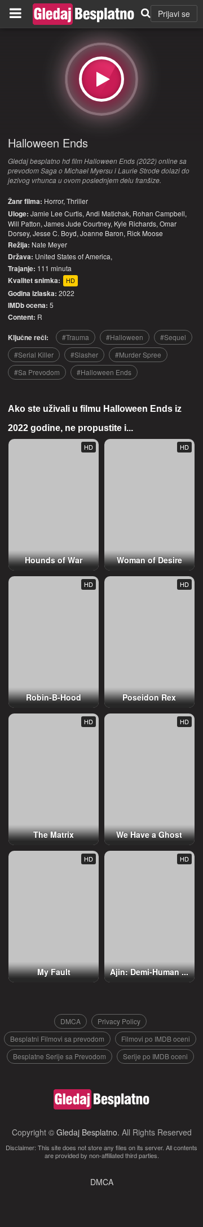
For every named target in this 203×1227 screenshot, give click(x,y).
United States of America (73, 256)
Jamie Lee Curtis (56, 213)
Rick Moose (145, 233)
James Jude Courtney (77, 223)
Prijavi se (174, 13)
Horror (53, 201)
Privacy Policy (119, 1021)
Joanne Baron (101, 233)
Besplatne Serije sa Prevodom (59, 1056)
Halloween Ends (48, 142)
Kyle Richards (135, 223)
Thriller (77, 201)
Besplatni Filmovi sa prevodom (57, 1038)
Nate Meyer (49, 244)
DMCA (70, 1021)
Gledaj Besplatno (86, 1132)
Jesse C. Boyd (55, 233)
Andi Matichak (107, 213)
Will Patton (24, 223)
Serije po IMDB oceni (155, 1056)
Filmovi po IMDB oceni (155, 1038)
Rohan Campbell (159, 213)
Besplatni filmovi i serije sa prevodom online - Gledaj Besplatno (83, 14)
